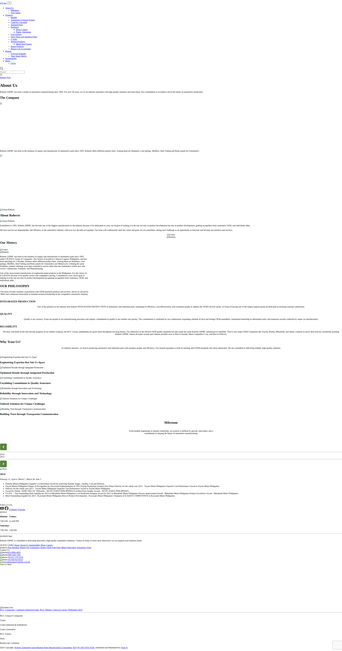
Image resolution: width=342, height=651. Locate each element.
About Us (9, 8)
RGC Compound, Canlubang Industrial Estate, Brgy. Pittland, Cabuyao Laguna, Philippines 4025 (41, 610)
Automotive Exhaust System (23, 20)
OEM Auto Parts (53, 547)
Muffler (14, 17)
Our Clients (15, 13)
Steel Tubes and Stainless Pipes (24, 37)
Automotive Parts (83, 547)
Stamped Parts (17, 25)
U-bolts (14, 39)
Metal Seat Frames (24, 44)
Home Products (17, 46)
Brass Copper (22, 29)
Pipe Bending (13, 547)
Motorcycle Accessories (21, 49)
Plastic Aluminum (23, 32)
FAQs (13, 63)
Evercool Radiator (18, 54)
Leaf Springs (16, 34)
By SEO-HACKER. (86, 647)
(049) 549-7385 (14, 555)
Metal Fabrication (68, 547)
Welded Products (18, 42)
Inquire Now (5, 77)
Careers (49, 545)
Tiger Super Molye (19, 56)
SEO (75, 647)
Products (9, 15)
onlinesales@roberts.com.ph (18, 562)
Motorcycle (24, 547)
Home (17, 545)
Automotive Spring (38, 547)
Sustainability (11, 58)
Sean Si (124, 647)
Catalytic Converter (19, 22)
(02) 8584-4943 (14, 552)
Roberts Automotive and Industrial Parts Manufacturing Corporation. (43, 647)
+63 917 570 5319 (15, 557)
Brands (8, 51)
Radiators (15, 27)
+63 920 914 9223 (15, 559)
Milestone (15, 10)
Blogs (7, 61)
